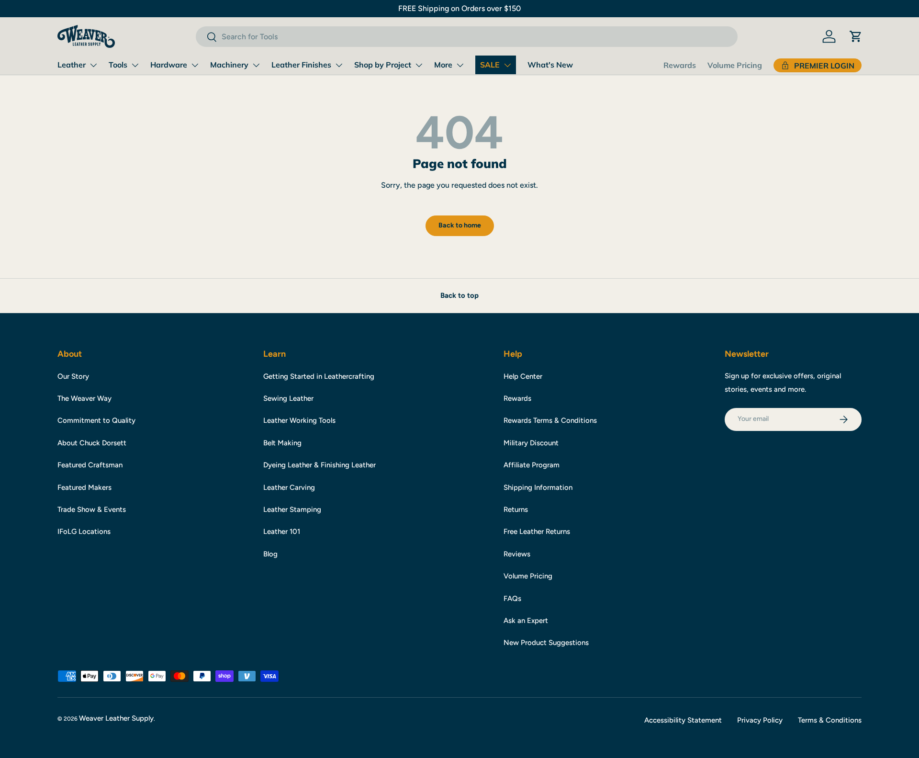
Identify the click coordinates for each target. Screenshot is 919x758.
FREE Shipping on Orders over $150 (459, 8)
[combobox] (466, 36)
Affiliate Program (532, 465)
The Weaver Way (84, 398)
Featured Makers (84, 487)
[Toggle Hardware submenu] (195, 65)
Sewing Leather (288, 398)
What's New (550, 64)
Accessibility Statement (683, 720)
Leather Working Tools (299, 420)
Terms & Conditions (830, 720)
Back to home (459, 225)
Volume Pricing (734, 65)
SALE (490, 64)
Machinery (229, 64)
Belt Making (282, 443)
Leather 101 (281, 531)
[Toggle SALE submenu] (507, 65)
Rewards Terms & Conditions (550, 420)
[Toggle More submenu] (460, 65)
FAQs (512, 598)
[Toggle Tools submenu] (135, 65)
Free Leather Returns (537, 531)
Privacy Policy (760, 720)
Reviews (517, 554)
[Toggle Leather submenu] (93, 65)
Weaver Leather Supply (116, 718)
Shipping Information (538, 487)
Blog (270, 554)
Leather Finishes (301, 64)
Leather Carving (289, 487)
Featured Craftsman (90, 465)
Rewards (679, 65)
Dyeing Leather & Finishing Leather (319, 465)
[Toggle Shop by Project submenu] (419, 65)
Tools (118, 64)
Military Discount (531, 443)
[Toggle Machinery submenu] (256, 65)
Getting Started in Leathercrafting (318, 376)
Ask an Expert (526, 620)
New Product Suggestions (546, 642)
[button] (855, 36)
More (443, 64)
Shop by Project (382, 64)
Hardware (168, 64)
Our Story (73, 376)
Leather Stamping (292, 509)
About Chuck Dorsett (91, 443)
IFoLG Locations (84, 531)
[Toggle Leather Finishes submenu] (339, 65)
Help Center (523, 376)
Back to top (459, 295)
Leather (71, 64)
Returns (516, 509)
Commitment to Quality (96, 420)
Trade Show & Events (91, 509)
